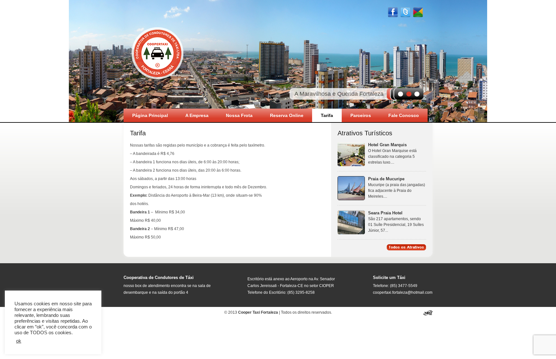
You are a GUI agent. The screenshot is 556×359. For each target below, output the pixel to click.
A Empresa (196, 115)
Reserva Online (286, 115)
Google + (418, 12)
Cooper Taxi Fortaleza (157, 52)
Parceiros (360, 115)
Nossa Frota (239, 115)
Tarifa (327, 115)
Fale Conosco (403, 115)
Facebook (393, 12)
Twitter (405, 12)
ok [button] (18, 341)
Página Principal (150, 115)
